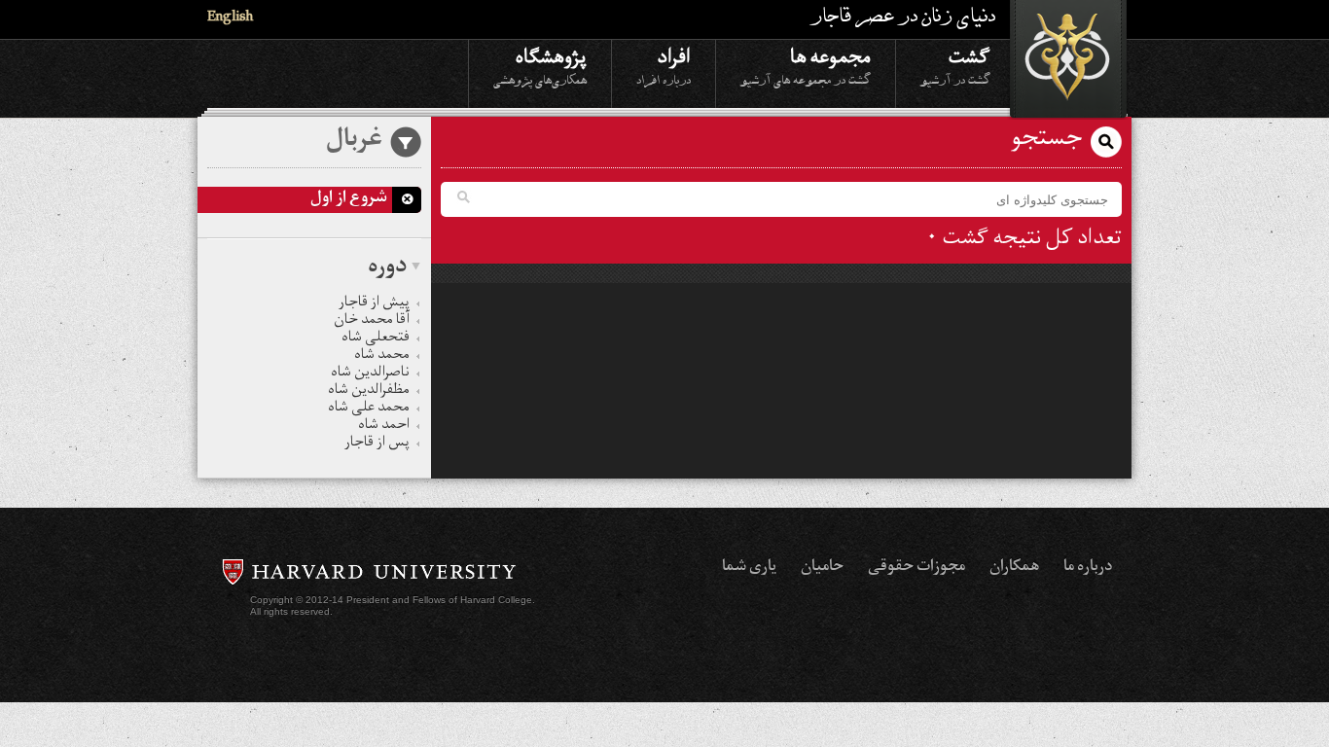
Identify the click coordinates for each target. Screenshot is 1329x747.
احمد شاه (384, 427)
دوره (387, 268)
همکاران (1014, 568)
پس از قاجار (377, 444)
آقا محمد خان (372, 322)
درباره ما (1087, 568)
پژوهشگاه (540, 65)
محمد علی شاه (369, 409)
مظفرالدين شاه (369, 392)
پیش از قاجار (374, 304)
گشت (955, 65)
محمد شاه (382, 357)
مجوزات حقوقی (916, 568)
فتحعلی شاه (375, 339)
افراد (663, 65)
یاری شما (749, 568)
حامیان (822, 568)
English (230, 19)
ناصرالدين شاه (370, 374)
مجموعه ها (805, 65)
